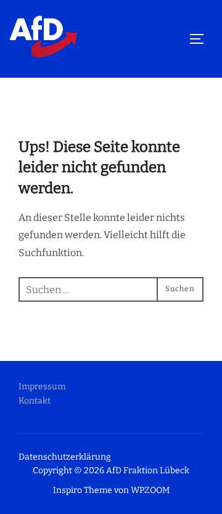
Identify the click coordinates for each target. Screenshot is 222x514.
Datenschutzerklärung (64, 457)
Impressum (41, 386)
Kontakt (34, 401)
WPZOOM (150, 490)
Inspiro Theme (82, 490)
